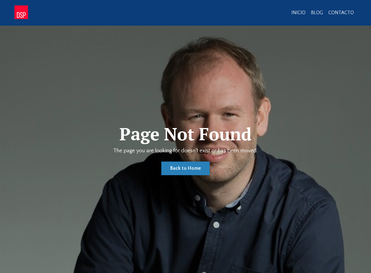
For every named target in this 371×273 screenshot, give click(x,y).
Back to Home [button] (185, 168)
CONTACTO (341, 13)
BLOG (317, 13)
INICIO (298, 13)
